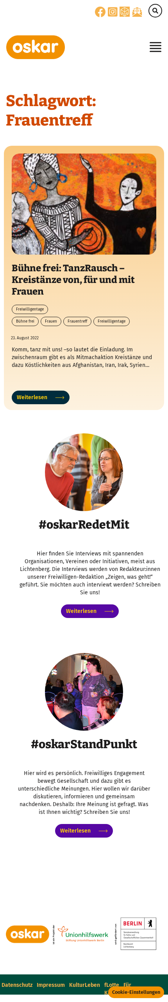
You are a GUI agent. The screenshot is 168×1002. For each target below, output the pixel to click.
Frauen (51, 321)
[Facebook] (100, 14)
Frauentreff (77, 321)
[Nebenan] (125, 11)
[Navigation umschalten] (153, 47)
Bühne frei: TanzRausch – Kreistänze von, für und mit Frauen (73, 280)
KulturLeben (84, 985)
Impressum (51, 985)
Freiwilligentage (30, 309)
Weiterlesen (32, 397)
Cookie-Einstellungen (136, 992)
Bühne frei (25, 321)
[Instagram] (113, 14)
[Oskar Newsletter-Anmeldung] (137, 12)
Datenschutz (17, 985)
